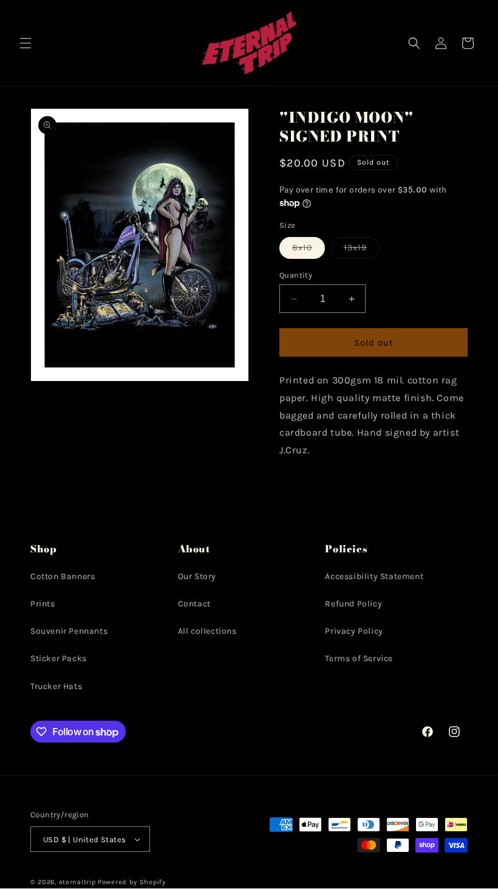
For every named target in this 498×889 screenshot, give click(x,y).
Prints (42, 604)
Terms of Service (359, 658)
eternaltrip (77, 882)
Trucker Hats (56, 686)
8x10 (308, 250)
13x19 (362, 250)
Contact (194, 604)
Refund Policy (353, 604)
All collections (207, 631)
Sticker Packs (58, 658)
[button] (25, 43)
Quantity (295, 275)
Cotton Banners (62, 576)
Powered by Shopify (132, 882)
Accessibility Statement (374, 576)
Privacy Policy (354, 631)
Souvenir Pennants (68, 631)
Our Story (197, 576)
